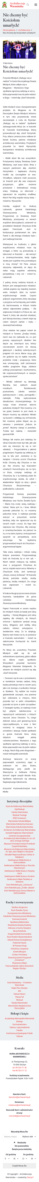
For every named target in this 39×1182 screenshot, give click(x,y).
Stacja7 (30, 1177)
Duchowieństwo (20, 1024)
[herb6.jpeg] (4, 5)
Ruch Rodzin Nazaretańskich (19, 937)
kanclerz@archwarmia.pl (19, 1097)
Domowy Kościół (19, 919)
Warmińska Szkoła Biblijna (19, 821)
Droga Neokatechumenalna (19, 934)
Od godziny (11, 1154)
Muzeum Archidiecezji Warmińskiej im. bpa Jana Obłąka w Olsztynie (19, 850)
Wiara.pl (19, 1000)
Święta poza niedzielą (21, 1149)
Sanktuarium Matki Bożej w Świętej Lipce (19, 872)
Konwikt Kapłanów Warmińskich (19, 833)
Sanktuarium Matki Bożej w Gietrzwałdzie (19, 861)
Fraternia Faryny (19, 943)
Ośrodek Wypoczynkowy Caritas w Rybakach (19, 855)
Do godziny (28, 1154)
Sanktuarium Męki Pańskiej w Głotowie (19, 880)
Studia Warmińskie (19, 1003)
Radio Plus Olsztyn (19, 988)
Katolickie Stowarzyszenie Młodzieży (19, 916)
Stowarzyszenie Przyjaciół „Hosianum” (19, 958)
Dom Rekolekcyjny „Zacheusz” (19, 885)
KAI (19, 991)
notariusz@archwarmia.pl (19, 1105)
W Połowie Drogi (20, 946)
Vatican (19, 1036)
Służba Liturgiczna (19, 907)
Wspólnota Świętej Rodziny (19, 925)
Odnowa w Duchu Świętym (19, 928)
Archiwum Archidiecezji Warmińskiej (19, 830)
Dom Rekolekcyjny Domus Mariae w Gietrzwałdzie (19, 891)
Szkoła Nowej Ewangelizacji (19, 940)
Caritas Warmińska (19, 812)
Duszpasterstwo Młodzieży (19, 913)
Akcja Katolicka (19, 931)
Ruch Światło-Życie (19, 910)
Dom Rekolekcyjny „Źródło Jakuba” (19, 887)
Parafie (20, 1030)
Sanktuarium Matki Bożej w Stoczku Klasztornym (19, 866)
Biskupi (19, 1021)
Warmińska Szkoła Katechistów (19, 827)
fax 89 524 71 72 (19, 1070)
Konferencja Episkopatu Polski (19, 1033)
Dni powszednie (21, 1146)
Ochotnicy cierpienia (19, 949)
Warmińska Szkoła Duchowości (19, 824)
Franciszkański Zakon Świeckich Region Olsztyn (19, 967)
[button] (27, 4)
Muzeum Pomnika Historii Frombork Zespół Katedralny (19, 845)
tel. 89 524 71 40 (19, 1067)
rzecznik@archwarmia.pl (19, 1116)
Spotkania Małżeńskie (19, 922)
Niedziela (21, 1142)
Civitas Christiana (19, 954)
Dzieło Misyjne (19, 951)
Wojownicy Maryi (19, 963)
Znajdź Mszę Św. (19, 1166)
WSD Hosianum (19, 818)
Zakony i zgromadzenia (19, 1027)
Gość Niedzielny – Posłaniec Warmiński (19, 983)
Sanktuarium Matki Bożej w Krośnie (19, 876)
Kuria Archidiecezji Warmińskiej (19, 806)
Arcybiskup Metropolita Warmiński (19, 1018)
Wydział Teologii (20, 815)
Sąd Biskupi (20, 809)
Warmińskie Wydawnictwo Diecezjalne (19, 1007)
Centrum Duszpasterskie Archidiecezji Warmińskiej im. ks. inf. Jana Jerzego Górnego (19, 838)
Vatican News (19, 994)
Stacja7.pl (19, 997)
